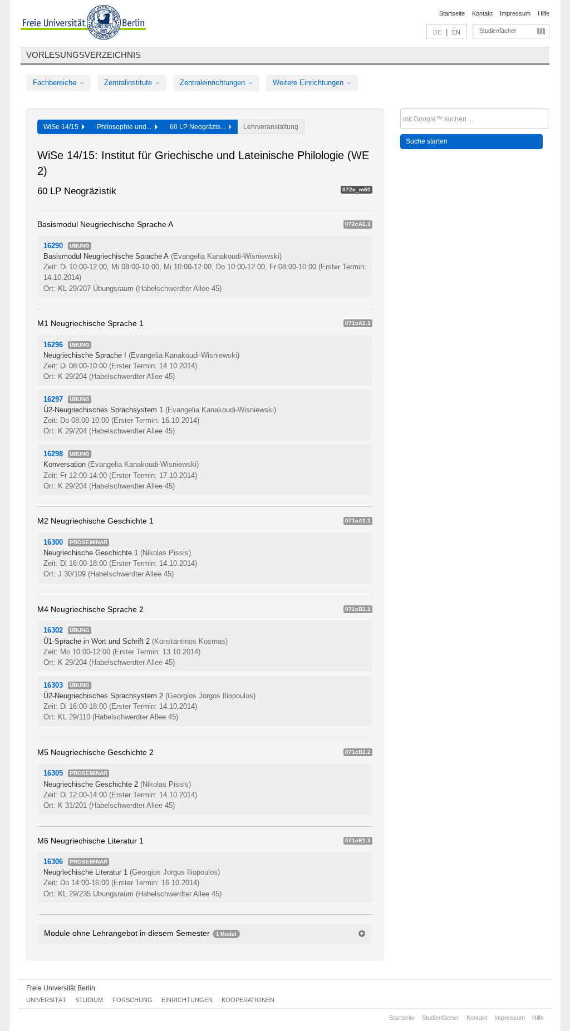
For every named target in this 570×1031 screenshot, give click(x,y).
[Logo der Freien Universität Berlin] (83, 24)
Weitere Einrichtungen (309, 82)
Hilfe (543, 13)
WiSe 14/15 (62, 127)
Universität (46, 1000)
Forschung (132, 1000)
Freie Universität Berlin (60, 988)
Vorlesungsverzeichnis (83, 55)
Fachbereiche (55, 82)
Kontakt (482, 13)
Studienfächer (498, 30)
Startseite (452, 13)
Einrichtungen (187, 1000)
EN (456, 32)
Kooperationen (248, 1000)
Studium (89, 1000)
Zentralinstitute (129, 82)
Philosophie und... (126, 127)
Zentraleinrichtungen (213, 82)
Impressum (515, 13)
